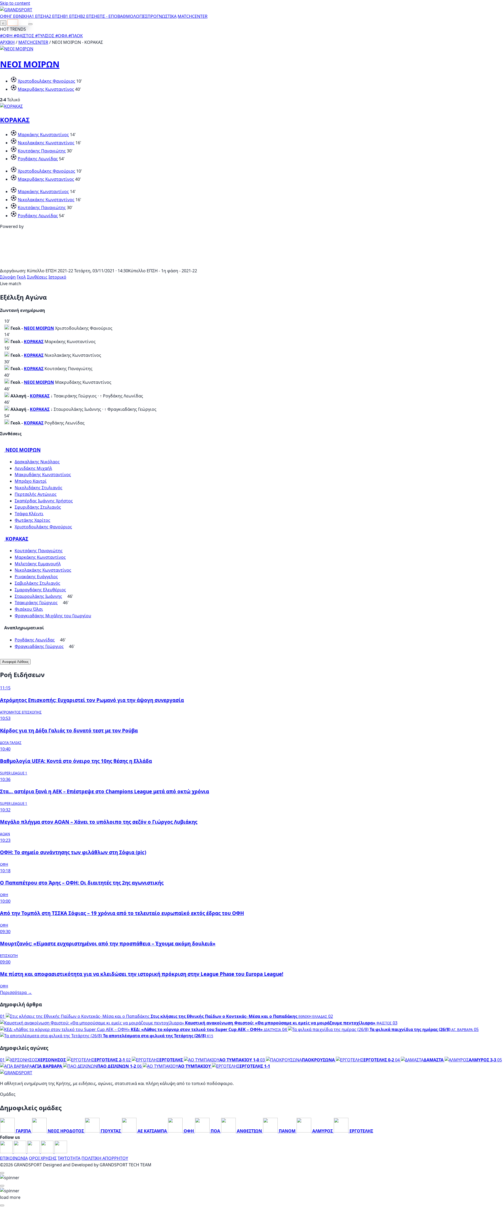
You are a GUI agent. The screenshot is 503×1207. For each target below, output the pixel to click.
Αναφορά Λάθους (15, 662)
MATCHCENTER (33, 42)
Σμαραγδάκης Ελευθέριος (40, 590)
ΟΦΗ (5, 16)
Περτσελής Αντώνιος (36, 494)
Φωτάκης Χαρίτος (32, 520)
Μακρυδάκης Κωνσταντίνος (46, 89)
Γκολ (21, 277)
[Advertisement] (251, 264)
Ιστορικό (57, 277)
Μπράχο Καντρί (31, 481)
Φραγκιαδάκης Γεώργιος (39, 646)
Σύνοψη (8, 277)
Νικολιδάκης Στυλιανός (38, 488)
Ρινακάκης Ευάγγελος (36, 576)
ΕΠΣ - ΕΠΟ (107, 16)
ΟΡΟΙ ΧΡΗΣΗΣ (43, 1158)
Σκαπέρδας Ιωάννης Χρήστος (44, 501)
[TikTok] (60, 1152)
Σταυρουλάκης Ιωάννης (38, 596)
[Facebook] (7, 1152)
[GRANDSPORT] (16, 10)
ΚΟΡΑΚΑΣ (15, 119)
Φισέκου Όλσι (29, 609)
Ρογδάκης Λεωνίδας (38, 159)
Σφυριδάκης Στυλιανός (38, 507)
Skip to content (15, 3)
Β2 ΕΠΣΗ (88, 16)
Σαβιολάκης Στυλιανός (37, 583)
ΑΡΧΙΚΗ (7, 42)
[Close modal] (2, 1173)
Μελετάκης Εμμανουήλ (38, 564)
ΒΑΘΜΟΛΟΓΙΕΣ (132, 16)
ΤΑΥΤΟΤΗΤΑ (69, 1158)
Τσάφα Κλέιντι (29, 514)
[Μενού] (30, 24)
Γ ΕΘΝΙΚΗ (19, 16)
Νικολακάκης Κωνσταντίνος (46, 143)
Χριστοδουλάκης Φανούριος (46, 81)
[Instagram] (20, 1152)
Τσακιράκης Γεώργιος (36, 602)
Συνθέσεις (37, 277)
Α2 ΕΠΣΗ (54, 16)
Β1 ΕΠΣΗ (71, 16)
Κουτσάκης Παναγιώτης (42, 151)
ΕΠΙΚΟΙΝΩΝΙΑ (14, 1158)
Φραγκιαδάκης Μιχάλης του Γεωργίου (53, 616)
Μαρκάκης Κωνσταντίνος (43, 134)
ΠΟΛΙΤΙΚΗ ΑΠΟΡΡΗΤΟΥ (104, 1158)
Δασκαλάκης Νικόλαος (37, 462)
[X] (47, 1152)
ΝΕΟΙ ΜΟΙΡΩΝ (29, 64)
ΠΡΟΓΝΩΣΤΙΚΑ (162, 16)
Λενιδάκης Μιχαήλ (33, 468)
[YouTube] (34, 1152)
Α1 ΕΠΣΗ (37, 16)
